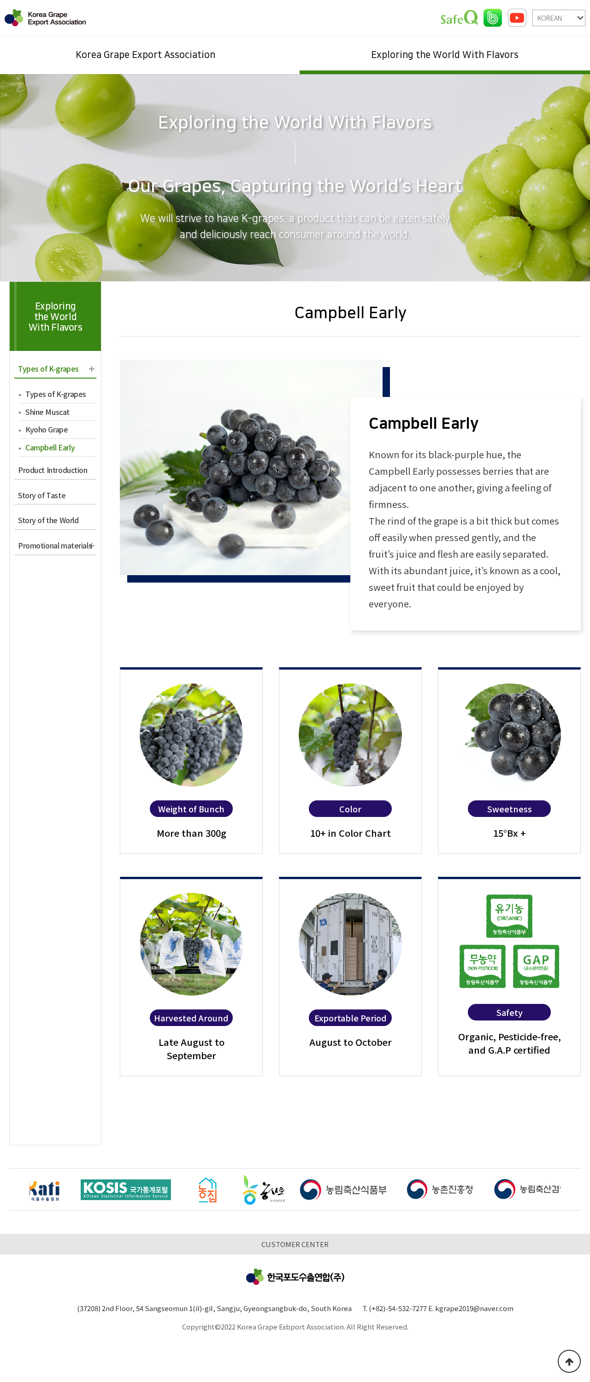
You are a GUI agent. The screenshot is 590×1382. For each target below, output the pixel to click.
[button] (570, 1191)
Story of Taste (41, 495)
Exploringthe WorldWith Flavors (56, 316)
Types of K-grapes (48, 368)
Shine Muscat (47, 411)
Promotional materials (55, 545)
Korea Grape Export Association (145, 55)
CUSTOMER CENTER (295, 1244)
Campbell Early (50, 447)
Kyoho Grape (46, 429)
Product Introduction (53, 469)
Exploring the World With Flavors (445, 55)
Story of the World (48, 519)
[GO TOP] (569, 1361)
